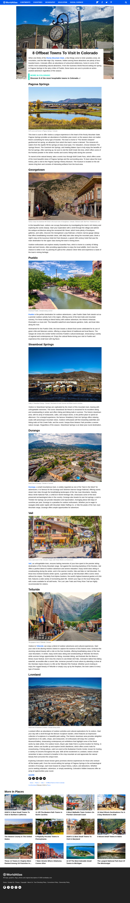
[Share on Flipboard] (29, 778)
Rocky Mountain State (55, 58)
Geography (50, 2)
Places (49, 785)
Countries (37, 2)
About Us (30, 882)
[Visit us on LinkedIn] (19, 887)
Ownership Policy (64, 882)
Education (62, 2)
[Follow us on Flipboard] (4, 887)
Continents (25, 2)
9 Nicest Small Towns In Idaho (109, 837)
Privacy (17, 882)
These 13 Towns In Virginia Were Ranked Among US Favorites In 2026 (18, 863)
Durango (31, 487)
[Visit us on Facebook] (8, 887)
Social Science (76, 2)
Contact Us (11, 882)
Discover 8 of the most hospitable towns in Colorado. (54, 78)
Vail (29, 563)
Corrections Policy (52, 882)
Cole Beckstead (32, 785)
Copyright (23, 882)
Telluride (39, 646)
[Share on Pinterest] (40, 778)
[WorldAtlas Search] (126, 2)
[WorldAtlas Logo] (11, 2)
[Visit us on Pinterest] (16, 887)
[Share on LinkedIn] (44, 778)
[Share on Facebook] (33, 778)
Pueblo (31, 314)
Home (5, 882)
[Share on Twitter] (37, 778)
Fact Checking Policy (40, 882)
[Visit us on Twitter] (12, 887)
